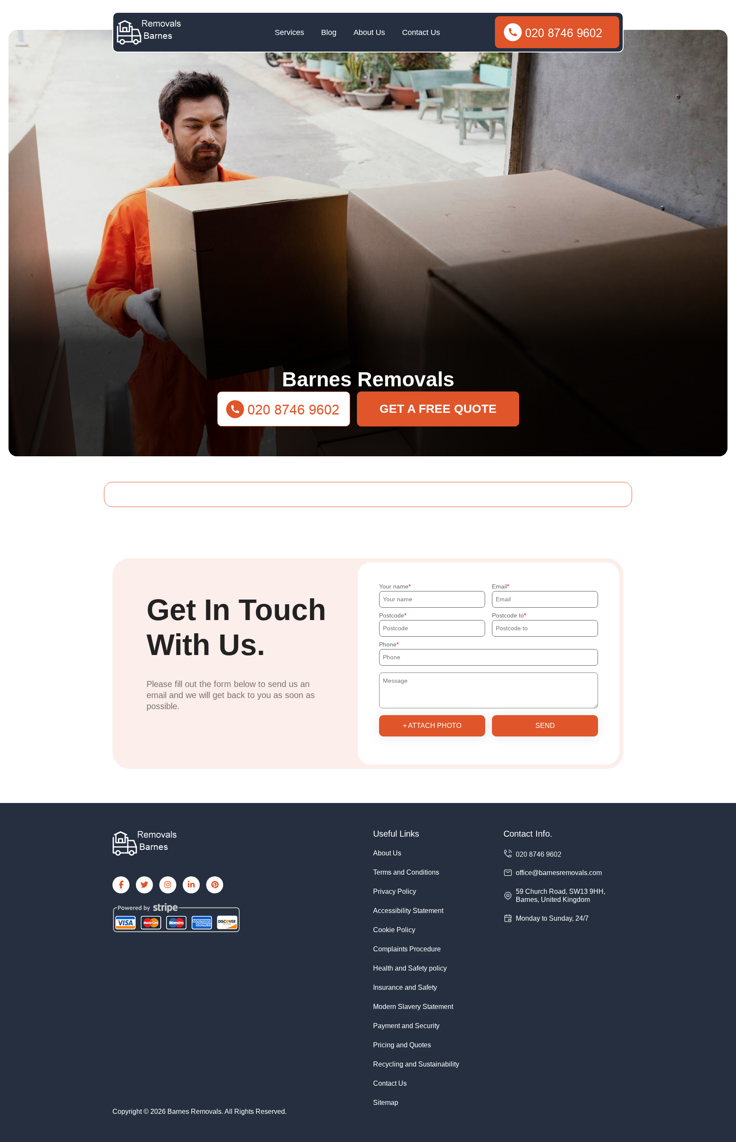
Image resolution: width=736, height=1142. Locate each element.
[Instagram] (167, 884)
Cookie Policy (394, 929)
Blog (328, 32)
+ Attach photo (432, 725)
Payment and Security (406, 1025)
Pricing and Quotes (402, 1045)
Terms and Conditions (406, 872)
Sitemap (385, 1102)
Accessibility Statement (408, 910)
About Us (369, 32)
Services (289, 32)
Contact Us (421, 32)
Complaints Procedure (407, 949)
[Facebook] (120, 884)
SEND (545, 725)
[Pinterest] (214, 884)
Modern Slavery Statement (413, 1006)
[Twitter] (144, 884)
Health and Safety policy (410, 968)
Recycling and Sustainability (416, 1064)
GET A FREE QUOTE (438, 408)
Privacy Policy (394, 891)
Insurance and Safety (405, 987)
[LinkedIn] (191, 884)
